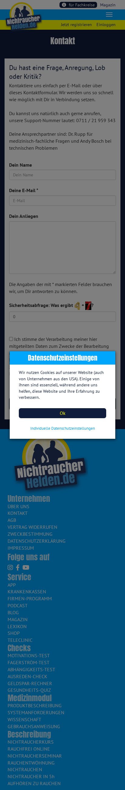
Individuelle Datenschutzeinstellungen (62, 428)
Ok (63, 413)
